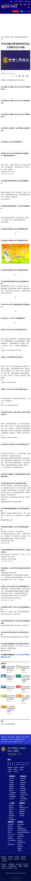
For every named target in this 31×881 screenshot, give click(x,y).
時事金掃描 (23, 782)
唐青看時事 (23, 792)
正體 (26, 1)
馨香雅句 (11, 811)
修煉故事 (19, 848)
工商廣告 (19, 850)
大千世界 (10, 836)
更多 (15, 868)
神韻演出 (10, 771)
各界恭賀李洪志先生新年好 (21, 37)
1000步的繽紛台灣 (12, 841)
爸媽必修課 (11, 815)
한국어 (20, 741)
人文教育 (12, 803)
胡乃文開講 (22, 809)
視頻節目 (23, 748)
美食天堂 (10, 830)
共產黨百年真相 (21, 828)
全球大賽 (16, 771)
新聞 (9, 759)
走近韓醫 (21, 815)
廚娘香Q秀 (10, 838)
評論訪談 (23, 776)
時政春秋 (22, 784)
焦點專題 (6, 37)
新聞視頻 (12, 776)
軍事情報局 (23, 790)
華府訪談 (11, 790)
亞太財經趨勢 (12, 796)
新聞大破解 (23, 788)
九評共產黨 (20, 834)
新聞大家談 (23, 778)
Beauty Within (11, 834)
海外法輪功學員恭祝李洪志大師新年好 (26, 688)
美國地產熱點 (12, 819)
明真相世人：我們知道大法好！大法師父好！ (11, 677)
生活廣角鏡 (10, 824)
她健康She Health (23, 807)
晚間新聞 (11, 784)
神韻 (12, 1)
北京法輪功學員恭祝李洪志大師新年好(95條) (11, 697)
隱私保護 (23, 857)
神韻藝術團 (11, 864)
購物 (20, 754)
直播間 (16, 751)
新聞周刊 (11, 788)
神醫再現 (21, 813)
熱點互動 (22, 780)
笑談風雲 (11, 807)
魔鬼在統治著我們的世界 (23, 832)
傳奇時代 (19, 826)
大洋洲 (22, 737)
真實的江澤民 (20, 836)
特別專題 (20, 822)
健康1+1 (21, 805)
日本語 (15, 741)
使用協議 (4, 859)
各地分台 (21, 1)
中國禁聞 (11, 782)
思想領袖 (22, 786)
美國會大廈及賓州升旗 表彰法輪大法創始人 (11, 668)
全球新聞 (11, 778)
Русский (9, 741)
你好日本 (10, 826)
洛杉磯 (18, 737)
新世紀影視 (9, 868)
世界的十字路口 (24, 794)
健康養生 (22, 803)
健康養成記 (22, 811)
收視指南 (17, 857)
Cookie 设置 (15, 878)
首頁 (2, 37)
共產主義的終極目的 (22, 830)
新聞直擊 (11, 786)
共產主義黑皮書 (21, 842)
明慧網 (20, 866)
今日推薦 (10, 769)
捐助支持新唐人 (12, 754)
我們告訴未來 (20, 824)
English (23, 739)
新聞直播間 (15, 11)
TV (22, 11)
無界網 (3, 868)
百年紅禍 (19, 838)
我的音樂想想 (11, 844)
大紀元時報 (18, 864)
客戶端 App (4, 861)
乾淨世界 (25, 864)
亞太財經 (11, 798)
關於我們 (10, 857)
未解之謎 (11, 805)
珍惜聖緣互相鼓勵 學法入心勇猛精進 (26, 668)
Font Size (23, 76)
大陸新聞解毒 (23, 798)
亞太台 (11, 739)
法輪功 (11, 37)
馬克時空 (22, 796)
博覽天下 (16, 769)
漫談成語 (11, 813)
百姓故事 (19, 844)
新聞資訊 (15, 748)
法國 (2, 739)
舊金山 (6, 739)
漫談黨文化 (20, 846)
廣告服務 (16, 859)
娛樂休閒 (11, 822)
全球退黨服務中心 (12, 866)
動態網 (25, 866)
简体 (29, 1)
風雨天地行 (20, 840)
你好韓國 (10, 828)
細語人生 (22, 800)
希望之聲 (4, 866)
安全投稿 (10, 859)
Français (3, 741)
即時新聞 (22, 767)
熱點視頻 (16, 767)
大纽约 (8, 737)
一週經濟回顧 (12, 792)
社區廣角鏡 (12, 794)
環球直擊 (11, 780)
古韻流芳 (11, 809)
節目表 (10, 751)
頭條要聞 (10, 767)
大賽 (16, 1)
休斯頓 (27, 737)
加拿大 (13, 737)
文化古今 (11, 817)
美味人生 (10, 832)
